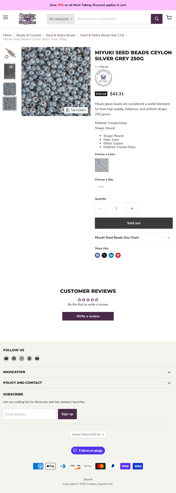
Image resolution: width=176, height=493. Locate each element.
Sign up (67, 414)
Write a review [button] (88, 316)
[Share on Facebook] (97, 255)
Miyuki (104, 67)
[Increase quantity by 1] (132, 208)
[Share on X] (104, 255)
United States (86, 434)
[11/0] (101, 191)
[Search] (156, 19)
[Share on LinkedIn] (111, 255)
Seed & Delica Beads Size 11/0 (102, 35)
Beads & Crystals (29, 35)
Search (88, 479)
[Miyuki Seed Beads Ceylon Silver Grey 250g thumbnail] (10, 53)
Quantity (100, 199)
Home (7, 35)
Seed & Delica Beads (61, 35)
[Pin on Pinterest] (118, 255)
